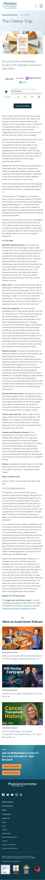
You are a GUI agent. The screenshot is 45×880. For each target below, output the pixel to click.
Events (4, 822)
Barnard (9, 837)
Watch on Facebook (11, 766)
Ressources (9, 848)
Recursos (8, 844)
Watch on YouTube (11, 773)
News (4, 810)
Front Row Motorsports (16, 488)
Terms (16, 861)
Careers (4, 841)
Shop (3, 826)
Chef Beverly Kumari (12, 603)
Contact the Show (22, 106)
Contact (4, 830)
